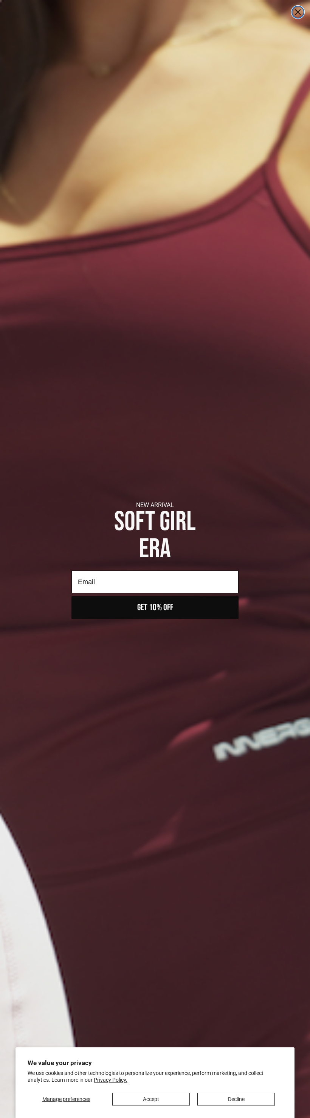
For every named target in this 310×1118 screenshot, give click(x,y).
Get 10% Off (155, 607)
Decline (236, 1099)
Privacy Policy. (110, 1080)
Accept (151, 1099)
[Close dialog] (298, 12)
